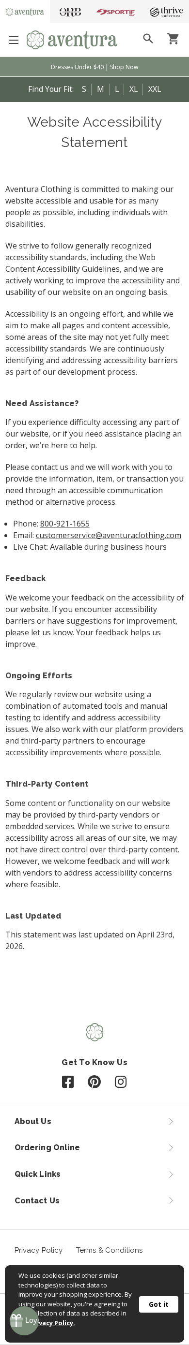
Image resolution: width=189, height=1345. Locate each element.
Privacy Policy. (52, 1322)
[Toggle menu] (13, 40)
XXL (154, 89)
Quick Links (38, 1174)
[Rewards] (24, 1320)
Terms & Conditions (109, 1250)
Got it (159, 1304)
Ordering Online (47, 1147)
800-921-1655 (65, 523)
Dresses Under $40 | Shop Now (94, 67)
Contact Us (37, 1200)
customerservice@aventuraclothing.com (108, 535)
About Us (33, 1121)
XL (133, 89)
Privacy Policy (39, 1250)
